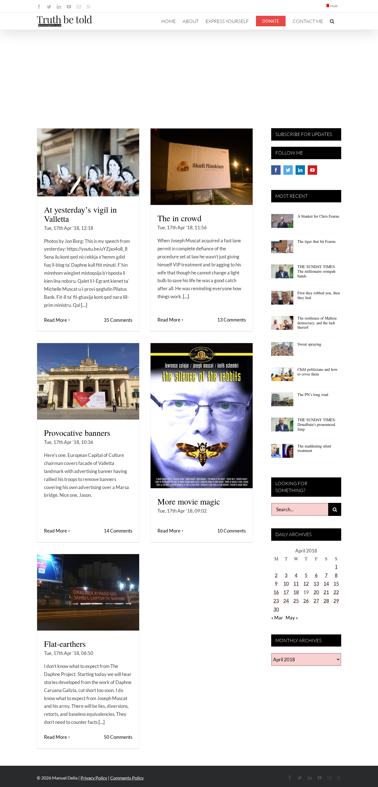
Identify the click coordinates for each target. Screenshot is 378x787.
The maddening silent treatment (314, 448)
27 (316, 601)
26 (306, 601)
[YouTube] (312, 170)
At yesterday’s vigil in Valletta (80, 214)
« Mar (277, 618)
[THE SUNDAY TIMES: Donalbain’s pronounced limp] (282, 426)
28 (326, 601)
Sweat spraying (309, 344)
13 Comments (231, 320)
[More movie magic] (202, 415)
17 (286, 592)
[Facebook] (276, 170)
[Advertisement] (189, 71)
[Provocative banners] (88, 381)
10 (286, 584)
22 (336, 592)
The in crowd (179, 217)
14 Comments (118, 531)
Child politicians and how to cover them (317, 372)
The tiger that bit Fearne (316, 241)
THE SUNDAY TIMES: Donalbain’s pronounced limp (316, 424)
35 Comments (118, 320)
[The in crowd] (202, 166)
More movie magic (188, 501)
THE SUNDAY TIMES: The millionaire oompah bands (316, 271)
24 (286, 601)
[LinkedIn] (300, 170)
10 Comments (231, 531)
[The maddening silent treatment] (282, 453)
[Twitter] (288, 170)
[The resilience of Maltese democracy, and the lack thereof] (282, 325)
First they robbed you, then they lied (318, 295)
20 (316, 592)
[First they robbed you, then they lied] (282, 299)
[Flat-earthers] (88, 592)
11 (296, 584)
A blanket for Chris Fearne (318, 216)
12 (306, 584)
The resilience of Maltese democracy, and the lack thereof (317, 322)
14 (326, 584)
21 (326, 592)
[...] (84, 305)
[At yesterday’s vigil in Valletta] (88, 162)
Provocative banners (77, 432)
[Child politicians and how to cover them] (282, 376)
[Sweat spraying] (282, 351)
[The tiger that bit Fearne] (282, 248)
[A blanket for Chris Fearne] (282, 223)
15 (336, 584)
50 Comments (118, 737)
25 (296, 601)
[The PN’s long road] (282, 401)
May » (292, 618)
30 (276, 609)
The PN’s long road (312, 394)
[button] (332, 21)
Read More (55, 320)
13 (316, 584)
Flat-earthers (65, 643)
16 (276, 592)
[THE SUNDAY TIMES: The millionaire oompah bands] (282, 273)
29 (336, 601)
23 (276, 601)
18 (296, 592)
